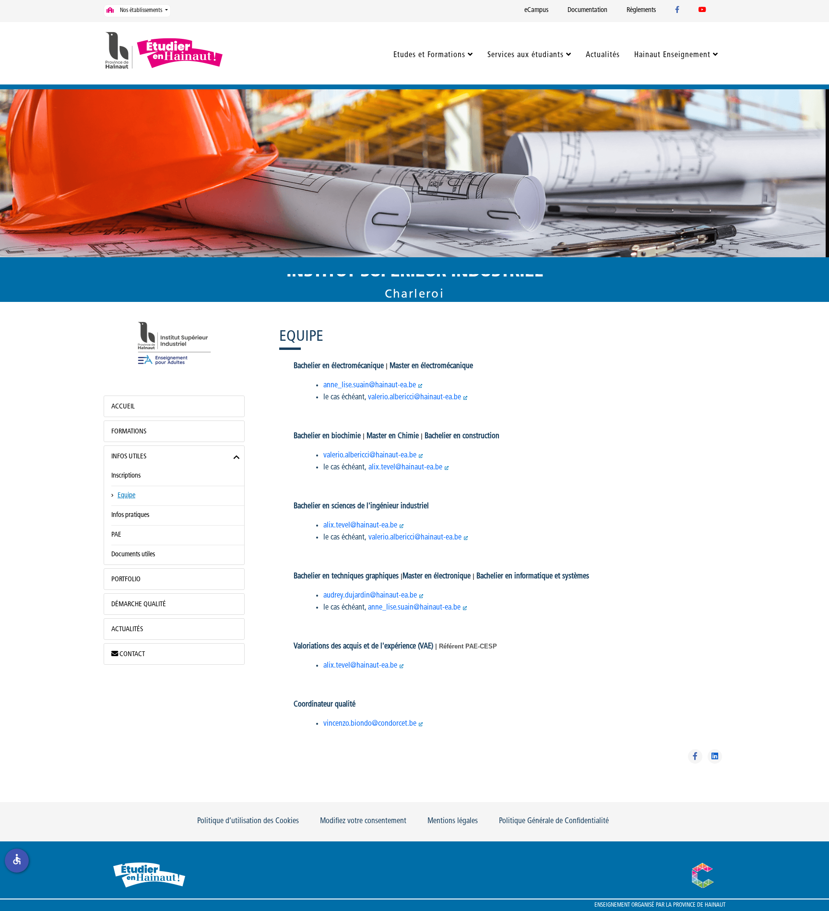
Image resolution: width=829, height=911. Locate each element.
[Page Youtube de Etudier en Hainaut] (702, 10)
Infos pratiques (130, 515)
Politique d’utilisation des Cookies (248, 821)
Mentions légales (452, 821)
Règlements (641, 10)
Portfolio (126, 579)
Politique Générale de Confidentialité (554, 821)
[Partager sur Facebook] (695, 756)
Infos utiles (128, 456)
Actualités (603, 55)
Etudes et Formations (429, 55)
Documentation (587, 10)
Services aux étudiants (525, 55)
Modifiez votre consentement (363, 821)
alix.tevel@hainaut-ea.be (405, 467)
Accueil (123, 406)
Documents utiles (133, 554)
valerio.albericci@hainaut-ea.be (414, 397)
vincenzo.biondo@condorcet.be (369, 724)
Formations (128, 431)
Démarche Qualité (138, 604)
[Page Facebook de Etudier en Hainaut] (677, 10)
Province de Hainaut (699, 905)
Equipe (126, 495)
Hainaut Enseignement (672, 55)
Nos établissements (141, 10)
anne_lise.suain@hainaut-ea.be (369, 385)
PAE (116, 535)
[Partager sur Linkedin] (715, 756)
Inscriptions (126, 475)
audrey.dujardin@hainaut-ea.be (370, 595)
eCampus (536, 10)
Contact (131, 654)
